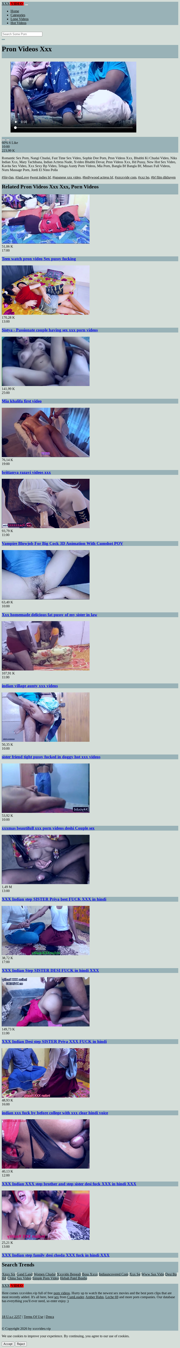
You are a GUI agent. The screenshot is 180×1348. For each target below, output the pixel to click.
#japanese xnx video (66, 177)
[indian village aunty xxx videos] (46, 669)
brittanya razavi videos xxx (26, 472)
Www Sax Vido (153, 1274)
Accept (8, 1344)
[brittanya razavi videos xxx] (46, 456)
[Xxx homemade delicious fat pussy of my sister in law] (46, 598)
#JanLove (22, 177)
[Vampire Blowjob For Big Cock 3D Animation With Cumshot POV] (46, 527)
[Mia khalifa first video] (46, 385)
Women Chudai (45, 1274)
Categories (18, 15)
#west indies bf (40, 177)
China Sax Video (19, 1278)
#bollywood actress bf (98, 177)
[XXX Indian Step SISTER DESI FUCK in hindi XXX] (46, 954)
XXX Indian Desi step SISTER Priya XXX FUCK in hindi (54, 1041)
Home (15, 11)
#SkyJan (8, 177)
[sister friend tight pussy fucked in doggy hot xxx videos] (46, 740)
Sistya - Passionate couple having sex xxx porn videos (50, 330)
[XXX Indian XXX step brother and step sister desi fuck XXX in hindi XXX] (46, 1167)
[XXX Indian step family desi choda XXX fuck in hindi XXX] (46, 1239)
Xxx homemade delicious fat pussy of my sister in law (49, 614)
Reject (21, 1344)
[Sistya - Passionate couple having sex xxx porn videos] (46, 313)
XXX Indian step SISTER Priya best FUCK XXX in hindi (54, 899)
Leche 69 (111, 1297)
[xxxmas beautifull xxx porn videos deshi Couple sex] (46, 811)
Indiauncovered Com (113, 1274)
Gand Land (24, 1274)
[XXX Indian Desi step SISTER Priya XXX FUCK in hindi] (46, 1025)
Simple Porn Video (45, 1278)
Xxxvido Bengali (69, 1274)
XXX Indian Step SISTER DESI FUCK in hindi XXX (50, 970)
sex (56, 1297)
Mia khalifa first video (22, 401)
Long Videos (20, 19)
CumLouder (75, 1297)
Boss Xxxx (90, 1274)
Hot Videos (18, 23)
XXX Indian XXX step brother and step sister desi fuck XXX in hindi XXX (69, 1184)
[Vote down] (8, 140)
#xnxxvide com (125, 177)
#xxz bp (143, 177)
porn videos (62, 1293)
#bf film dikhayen (163, 177)
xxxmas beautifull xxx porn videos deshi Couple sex (48, 828)
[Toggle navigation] (26, 4)
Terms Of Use (33, 1317)
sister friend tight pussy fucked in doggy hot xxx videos (51, 756)
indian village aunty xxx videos (30, 685)
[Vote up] (3, 140)
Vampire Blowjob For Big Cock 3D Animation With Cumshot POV (62, 543)
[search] (3, 39)
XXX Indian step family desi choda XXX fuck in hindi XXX (56, 1255)
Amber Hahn (94, 1297)
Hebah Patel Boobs (73, 1278)
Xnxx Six (8, 1274)
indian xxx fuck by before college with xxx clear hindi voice (55, 1112)
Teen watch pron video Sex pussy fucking (39, 258)
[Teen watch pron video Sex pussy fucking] (46, 242)
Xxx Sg (135, 1274)
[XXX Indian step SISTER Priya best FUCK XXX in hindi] (46, 883)
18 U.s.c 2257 (11, 1317)
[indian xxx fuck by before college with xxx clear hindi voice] (46, 1096)
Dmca (50, 1317)
